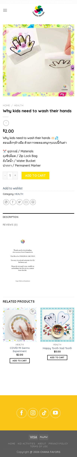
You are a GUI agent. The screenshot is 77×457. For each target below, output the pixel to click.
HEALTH (18, 105)
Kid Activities (26, 443)
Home (6, 105)
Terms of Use (39, 446)
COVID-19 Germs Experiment (20, 349)
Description (10, 216)
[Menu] (5, 10)
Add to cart (35, 175)
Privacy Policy (58, 443)
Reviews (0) (10, 224)
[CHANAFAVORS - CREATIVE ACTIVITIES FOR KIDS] (38, 10)
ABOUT (42, 443)
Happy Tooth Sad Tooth (57, 348)
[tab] (38, 217)
